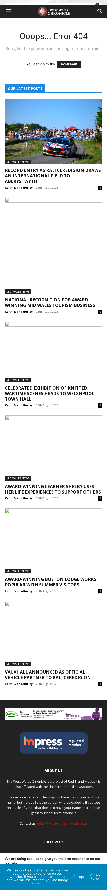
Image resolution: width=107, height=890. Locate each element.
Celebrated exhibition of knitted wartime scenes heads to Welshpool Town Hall (49, 393)
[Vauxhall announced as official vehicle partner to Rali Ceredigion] (53, 633)
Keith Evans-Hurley (19, 187)
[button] (8, 11)
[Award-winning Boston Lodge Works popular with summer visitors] (53, 540)
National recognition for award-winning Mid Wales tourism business (50, 302)
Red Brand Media (81, 781)
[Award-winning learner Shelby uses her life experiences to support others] (53, 448)
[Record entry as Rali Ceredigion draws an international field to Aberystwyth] (53, 131)
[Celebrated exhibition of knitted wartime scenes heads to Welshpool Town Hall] (53, 352)
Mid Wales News (17, 162)
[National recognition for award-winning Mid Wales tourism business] (53, 246)
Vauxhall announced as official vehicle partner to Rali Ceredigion (48, 674)
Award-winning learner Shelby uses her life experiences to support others (53, 489)
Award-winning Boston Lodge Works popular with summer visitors (50, 582)
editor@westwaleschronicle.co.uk (62, 823)
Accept (78, 877)
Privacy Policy (95, 876)
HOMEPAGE (69, 64)
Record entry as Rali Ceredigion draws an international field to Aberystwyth (53, 175)
